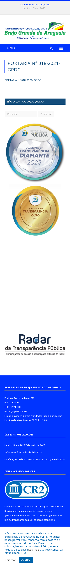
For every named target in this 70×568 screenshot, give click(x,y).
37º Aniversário (34, 8)
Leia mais (33, 549)
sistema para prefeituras (48, 506)
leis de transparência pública (20, 519)
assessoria (29, 511)
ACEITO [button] (25, 559)
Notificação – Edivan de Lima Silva (22, 459)
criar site (26, 506)
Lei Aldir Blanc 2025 (14, 445)
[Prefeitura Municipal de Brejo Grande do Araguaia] (35, 30)
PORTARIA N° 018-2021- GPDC (22, 80)
